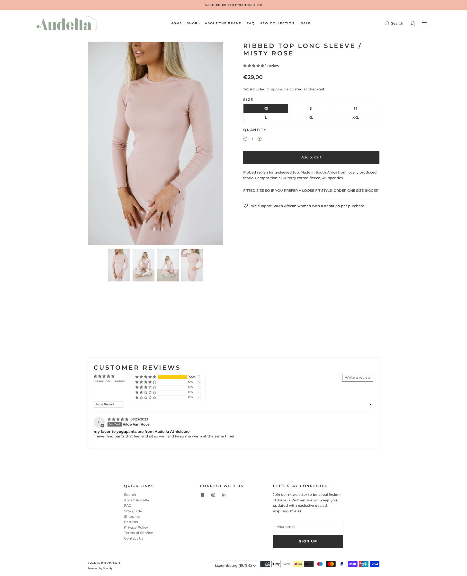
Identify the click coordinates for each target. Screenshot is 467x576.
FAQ (251, 23)
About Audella (136, 500)
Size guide (133, 511)
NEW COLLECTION (277, 23)
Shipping (275, 89)
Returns (131, 522)
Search (397, 23)
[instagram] (213, 494)
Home (176, 23)
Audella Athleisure (108, 562)
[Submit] (390, 23)
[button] (101, 144)
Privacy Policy (136, 527)
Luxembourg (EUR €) (234, 565)
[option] (233, 5)
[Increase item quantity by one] (259, 139)
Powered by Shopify (100, 568)
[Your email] (308, 526)
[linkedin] (223, 494)
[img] (118, 419)
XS (266, 108)
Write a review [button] (358, 377)
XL (311, 117)
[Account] (413, 23)
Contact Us (133, 538)
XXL (355, 117)
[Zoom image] (155, 144)
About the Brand (223, 23)
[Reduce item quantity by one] (245, 139)
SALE (306, 23)
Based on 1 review (109, 381)
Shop (192, 23)
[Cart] (425, 23)
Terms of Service (138, 533)
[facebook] (202, 494)
